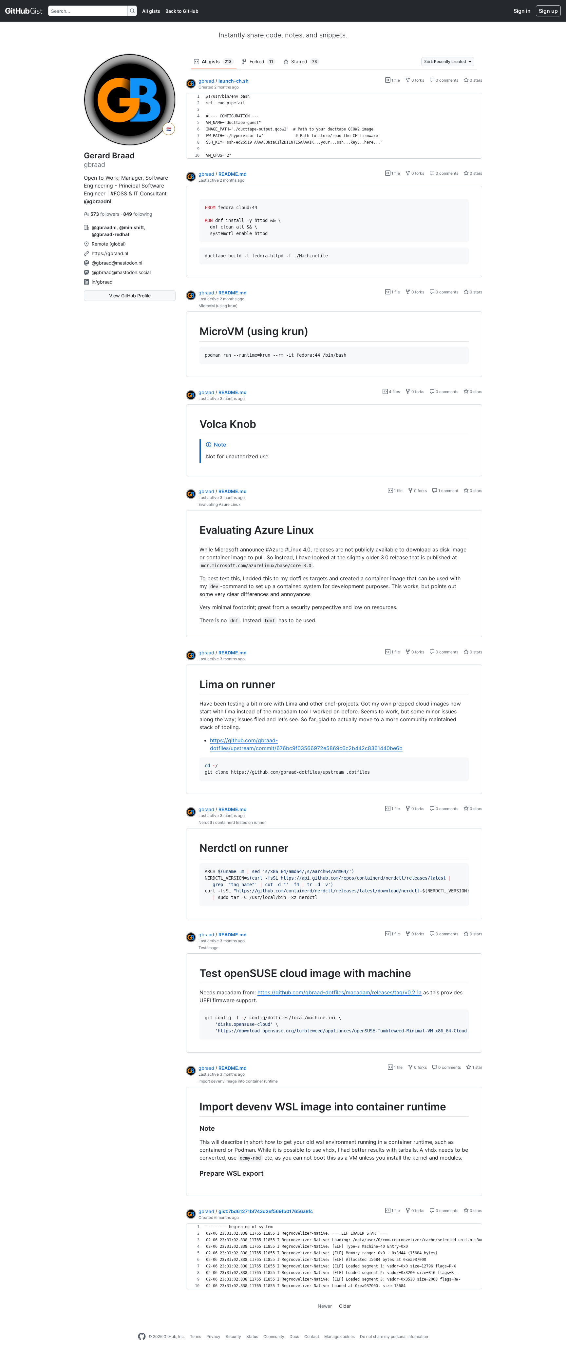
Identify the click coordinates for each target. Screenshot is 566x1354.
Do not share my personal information (394, 1336)
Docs (294, 1336)
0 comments (446, 80)
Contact (311, 1336)
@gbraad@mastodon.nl (117, 263)
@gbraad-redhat (110, 234)
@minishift (131, 227)
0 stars (475, 80)
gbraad (206, 81)
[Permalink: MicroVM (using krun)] (194, 331)
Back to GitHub (181, 11)
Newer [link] (325, 1306)
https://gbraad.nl (110, 253)
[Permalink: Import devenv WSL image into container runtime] (194, 1106)
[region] (334, 126)
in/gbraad (102, 282)
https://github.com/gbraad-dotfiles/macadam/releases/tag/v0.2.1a (339, 992)
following (137, 214)
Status (252, 1336)
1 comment (447, 490)
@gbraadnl (97, 201)
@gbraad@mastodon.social (121, 272)
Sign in (522, 11)
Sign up (548, 11)
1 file (395, 80)
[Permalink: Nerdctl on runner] (194, 848)
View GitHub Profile (130, 295)
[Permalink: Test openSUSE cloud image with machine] (194, 973)
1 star (476, 1067)
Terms (195, 1336)
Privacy (213, 1336)
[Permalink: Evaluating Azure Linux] (194, 530)
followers (105, 214)
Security (233, 1336)
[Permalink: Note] (194, 1128)
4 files (394, 391)
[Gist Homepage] (24, 11)
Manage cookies (339, 1336)
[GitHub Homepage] (142, 1336)
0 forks (417, 80)
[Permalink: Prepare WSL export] (194, 1173)
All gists (151, 11)
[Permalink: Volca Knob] (194, 424)
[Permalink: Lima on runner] (194, 684)
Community (273, 1336)
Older (345, 1306)
